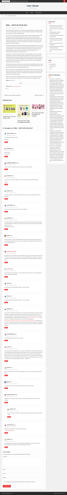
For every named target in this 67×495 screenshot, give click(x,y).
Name (4, 469)
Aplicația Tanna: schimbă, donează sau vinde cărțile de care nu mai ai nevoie (56, 40)
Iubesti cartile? (38, 12)
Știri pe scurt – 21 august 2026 (55, 78)
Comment (5, 456)
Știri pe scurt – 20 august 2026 (55, 130)
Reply (6, 142)
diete (8, 88)
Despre (31, 12)
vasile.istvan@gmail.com (9, 430)
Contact (51, 67)
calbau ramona (10, 251)
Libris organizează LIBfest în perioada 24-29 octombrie (38, 114)
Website (4, 477)
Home (27, 12)
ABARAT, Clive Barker (38, 95)
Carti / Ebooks (33, 6)
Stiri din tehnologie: (54, 75)
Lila (50, 69)
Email (4, 473)
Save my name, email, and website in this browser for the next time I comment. (19, 481)
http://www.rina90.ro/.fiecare (34, 317)
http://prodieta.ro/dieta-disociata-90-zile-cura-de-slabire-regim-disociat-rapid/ (19, 320)
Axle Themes (63, 493)
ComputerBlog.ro (53, 65)
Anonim (8, 268)
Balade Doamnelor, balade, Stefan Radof (12, 95)
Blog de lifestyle (52, 64)
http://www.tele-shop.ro (16, 86)
